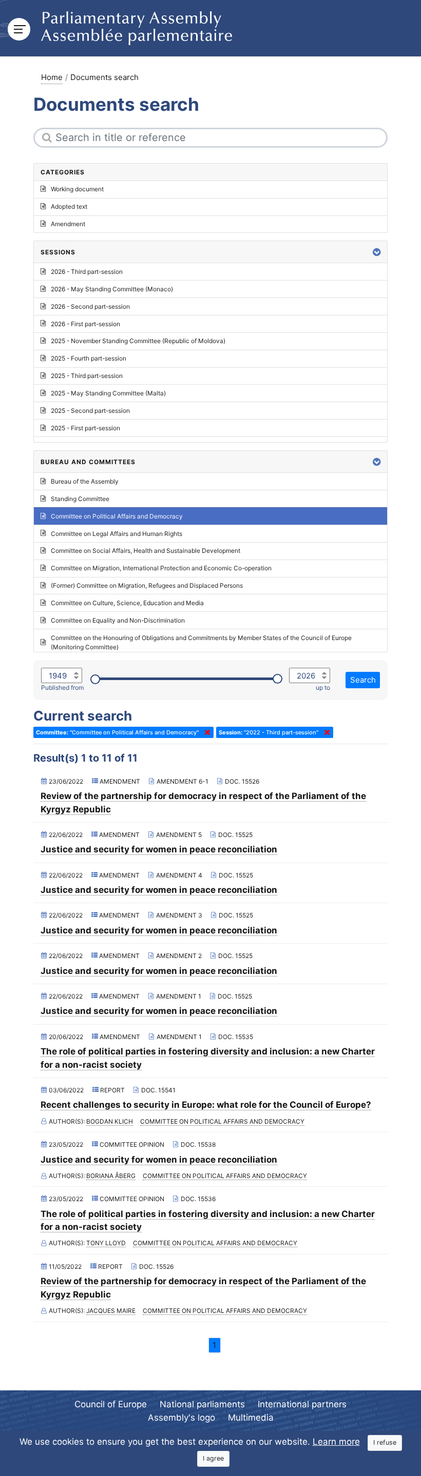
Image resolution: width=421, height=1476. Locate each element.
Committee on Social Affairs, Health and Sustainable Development (145, 550)
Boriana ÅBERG (111, 1176)
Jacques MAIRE (111, 1310)
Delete (205, 732)
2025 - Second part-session (90, 410)
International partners (302, 1404)
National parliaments (202, 1404)
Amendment (68, 224)
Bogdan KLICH (109, 1121)
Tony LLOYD (106, 1243)
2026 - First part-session (85, 324)
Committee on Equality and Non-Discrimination (118, 620)
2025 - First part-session (85, 428)
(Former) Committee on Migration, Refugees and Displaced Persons (147, 585)
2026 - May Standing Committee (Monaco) (112, 289)
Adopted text (69, 206)
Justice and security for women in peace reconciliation (159, 849)
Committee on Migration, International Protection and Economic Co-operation (161, 568)
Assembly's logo (181, 1417)
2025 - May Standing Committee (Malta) (108, 393)
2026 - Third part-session (87, 271)
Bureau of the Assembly (85, 481)
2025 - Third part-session (87, 376)
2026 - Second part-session (90, 306)
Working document (77, 189)
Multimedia (251, 1417)
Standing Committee (80, 499)
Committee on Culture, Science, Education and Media (127, 603)
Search (363, 680)
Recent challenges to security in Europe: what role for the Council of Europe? (206, 1105)
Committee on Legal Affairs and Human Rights (116, 533)
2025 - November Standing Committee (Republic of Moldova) (138, 341)
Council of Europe (110, 1404)
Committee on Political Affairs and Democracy (222, 1121)
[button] (377, 252)
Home (52, 77)
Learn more (336, 1442)
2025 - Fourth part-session (88, 358)
